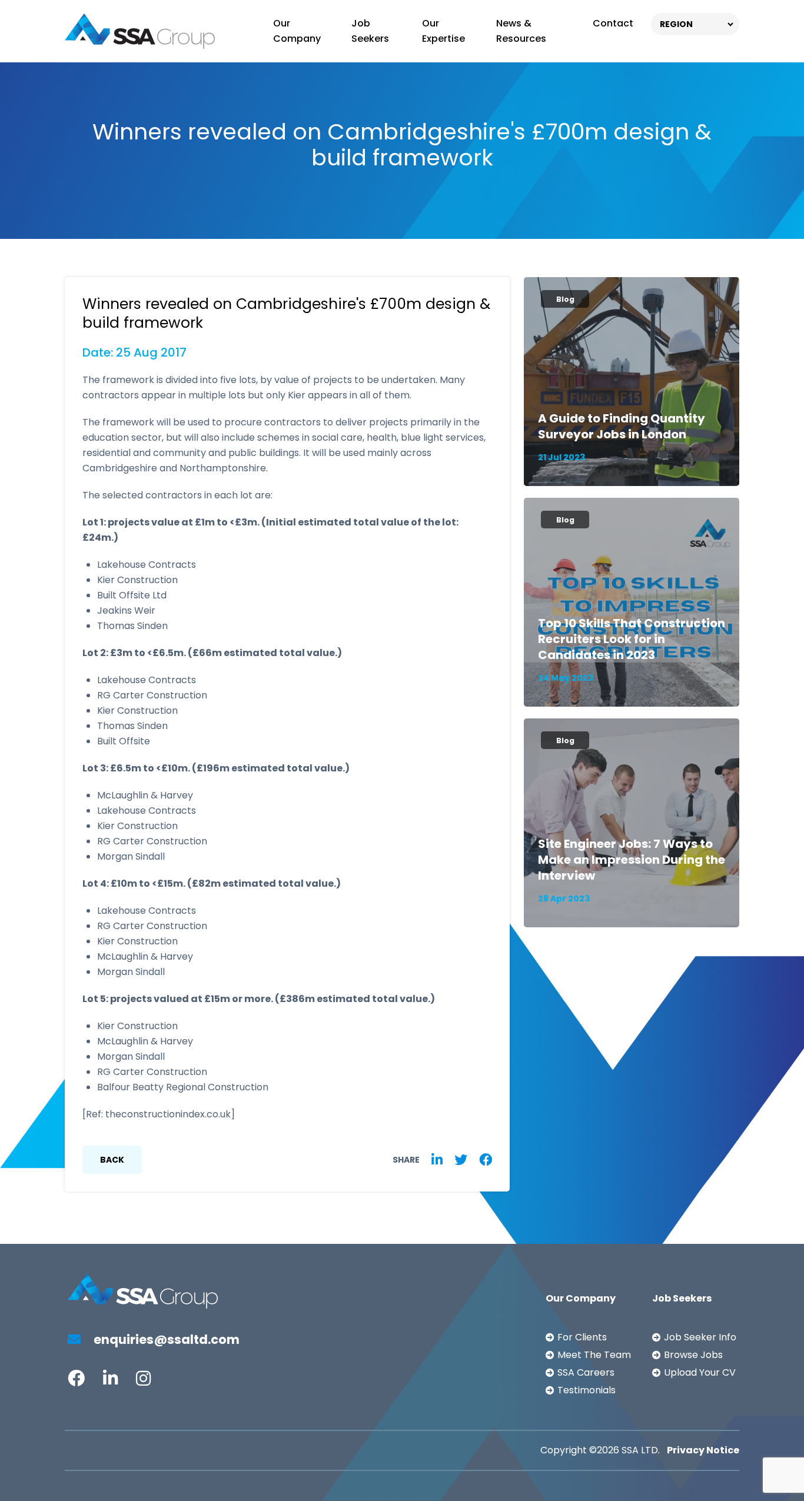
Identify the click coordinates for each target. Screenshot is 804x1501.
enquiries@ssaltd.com (165, 1339)
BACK (112, 1160)
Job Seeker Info (700, 1337)
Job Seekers (370, 30)
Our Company (297, 30)
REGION (676, 24)
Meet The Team (594, 1355)
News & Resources (521, 30)
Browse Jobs (693, 1355)
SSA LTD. (641, 1450)
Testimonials (586, 1390)
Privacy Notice (703, 1450)
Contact (613, 23)
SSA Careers (585, 1372)
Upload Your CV (700, 1372)
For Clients (582, 1337)
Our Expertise (443, 30)
